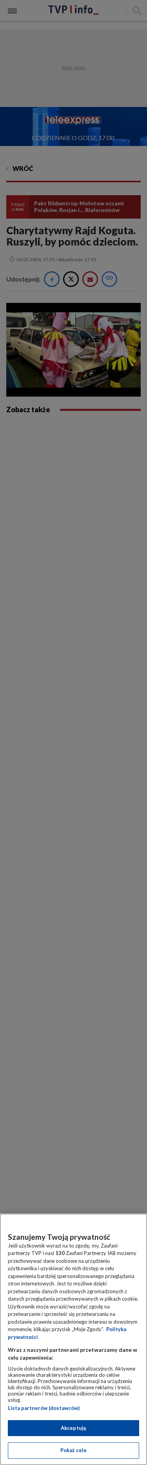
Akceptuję (73, 1428)
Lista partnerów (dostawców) (44, 1408)
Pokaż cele (73, 1450)
